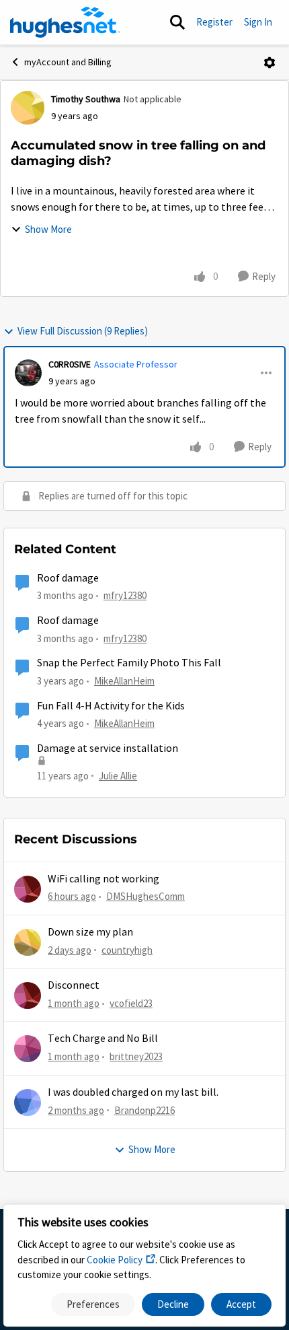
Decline (173, 1304)
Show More (48, 229)
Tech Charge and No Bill (103, 1038)
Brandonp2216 (144, 1110)
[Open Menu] (269, 62)
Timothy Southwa (85, 99)
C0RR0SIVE (69, 364)
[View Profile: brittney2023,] (27, 1048)
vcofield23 (131, 1003)
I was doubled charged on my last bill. (133, 1092)
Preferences (93, 1304)
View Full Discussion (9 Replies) (82, 330)
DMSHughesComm (145, 896)
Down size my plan (90, 932)
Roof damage (68, 578)
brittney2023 (136, 1056)
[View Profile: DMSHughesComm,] (27, 889)
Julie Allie (118, 775)
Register (214, 21)
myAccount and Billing (68, 62)
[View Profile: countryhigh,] (27, 942)
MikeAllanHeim (124, 680)
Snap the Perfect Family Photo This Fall (129, 663)
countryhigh (127, 950)
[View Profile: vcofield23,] (27, 995)
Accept (241, 1304)
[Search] (177, 22)
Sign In (258, 21)
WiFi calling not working (103, 879)
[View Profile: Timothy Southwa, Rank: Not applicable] (27, 108)
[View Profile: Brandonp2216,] (27, 1102)
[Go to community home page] (65, 22)
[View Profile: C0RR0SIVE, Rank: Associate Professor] (28, 372)
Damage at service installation (107, 748)
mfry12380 (125, 595)
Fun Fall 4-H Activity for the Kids (111, 706)
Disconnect (73, 985)
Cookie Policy (114, 1259)
